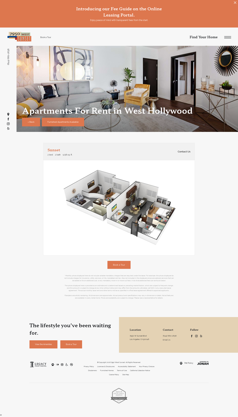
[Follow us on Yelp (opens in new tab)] (8, 128)
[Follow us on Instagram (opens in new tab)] (8, 124)
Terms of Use (122, 370)
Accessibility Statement (127, 366)
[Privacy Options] (57, 364)
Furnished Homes (107, 370)
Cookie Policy (114, 375)
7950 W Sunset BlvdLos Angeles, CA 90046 (139, 337)
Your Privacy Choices (146, 366)
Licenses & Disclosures (106, 366)
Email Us (166, 340)
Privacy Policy (89, 366)
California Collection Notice (140, 370)
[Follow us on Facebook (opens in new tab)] (8, 119)
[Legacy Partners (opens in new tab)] (38, 364)
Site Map (125, 375)
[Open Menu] (227, 37)
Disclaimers (92, 370)
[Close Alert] (235, 3)
